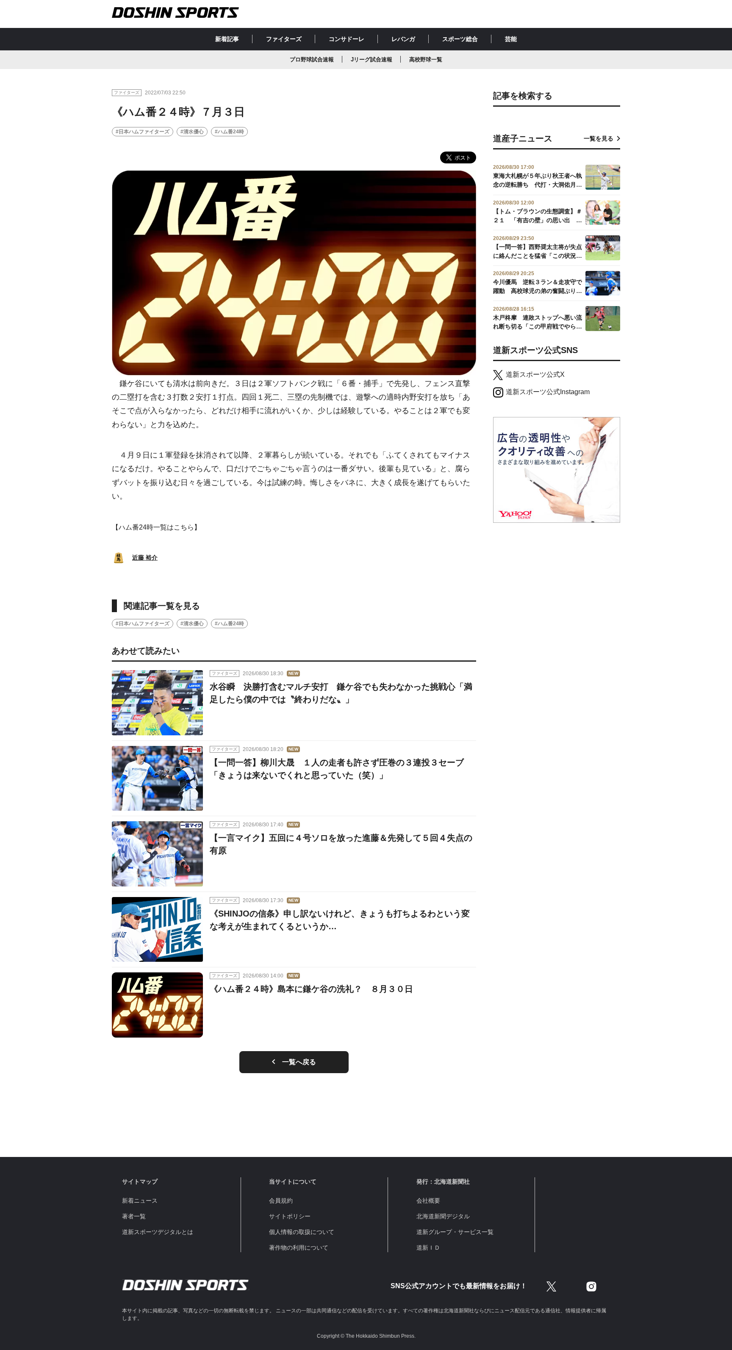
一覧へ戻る (299, 1062)
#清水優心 (192, 132)
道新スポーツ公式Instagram (548, 391)
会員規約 (281, 1200)
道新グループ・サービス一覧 (455, 1232)
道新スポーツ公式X (535, 374)
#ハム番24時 (229, 132)
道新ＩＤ (428, 1247)
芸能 (511, 39)
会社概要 (428, 1200)
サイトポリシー (290, 1216)
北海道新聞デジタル (443, 1216)
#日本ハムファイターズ (142, 132)
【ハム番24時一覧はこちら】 (156, 527)
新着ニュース (140, 1200)
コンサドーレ (346, 39)
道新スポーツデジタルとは (157, 1232)
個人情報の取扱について (301, 1232)
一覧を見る (598, 138)
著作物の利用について (298, 1247)
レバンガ (403, 39)
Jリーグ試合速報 (371, 59)
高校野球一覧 (425, 59)
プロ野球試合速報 (312, 59)
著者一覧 (134, 1216)
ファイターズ (284, 39)
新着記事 (227, 39)
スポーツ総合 (460, 39)
